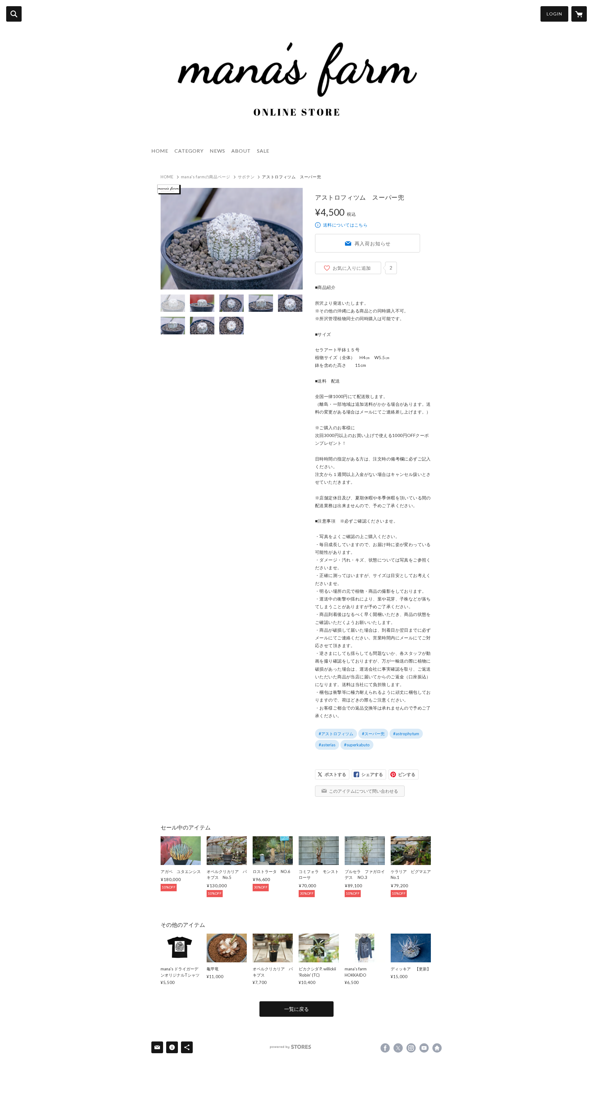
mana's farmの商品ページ (205, 176)
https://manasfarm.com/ (437, 1048)
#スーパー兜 (373, 733)
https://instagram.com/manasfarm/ (411, 1048)
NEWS (217, 151)
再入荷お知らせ (373, 243)
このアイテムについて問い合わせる (363, 791)
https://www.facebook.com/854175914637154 (385, 1048)
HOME (159, 151)
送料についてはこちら (345, 224)
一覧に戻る (296, 1009)
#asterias (327, 744)
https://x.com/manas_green (398, 1048)
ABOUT (241, 151)
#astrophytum (406, 733)
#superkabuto (357, 744)
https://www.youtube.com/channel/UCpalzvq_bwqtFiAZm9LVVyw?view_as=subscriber (424, 1048)
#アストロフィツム (336, 733)
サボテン (246, 176)
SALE (263, 151)
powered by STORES (290, 1047)
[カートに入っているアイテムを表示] (579, 14)
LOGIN (554, 13)
